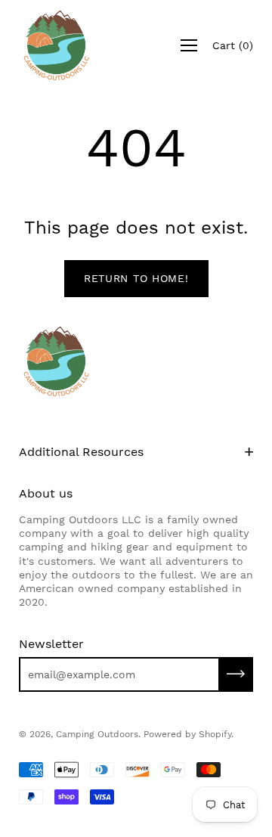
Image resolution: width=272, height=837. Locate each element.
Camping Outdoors (97, 734)
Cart (232, 45)
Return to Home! (136, 278)
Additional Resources (81, 452)
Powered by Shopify (187, 734)
